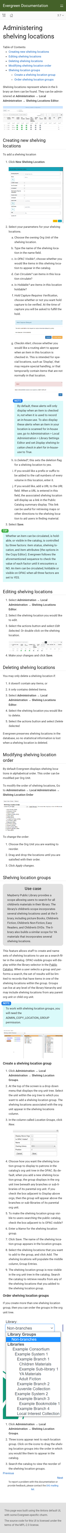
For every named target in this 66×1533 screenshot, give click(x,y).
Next (60, 1477)
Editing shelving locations (25, 56)
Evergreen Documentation (25, 6)
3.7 (59, 15)
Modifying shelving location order (30, 65)
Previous (8, 1473)
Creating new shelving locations (29, 51)
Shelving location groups (24, 70)
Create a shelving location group (35, 74)
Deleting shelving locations (26, 61)
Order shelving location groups (34, 79)
